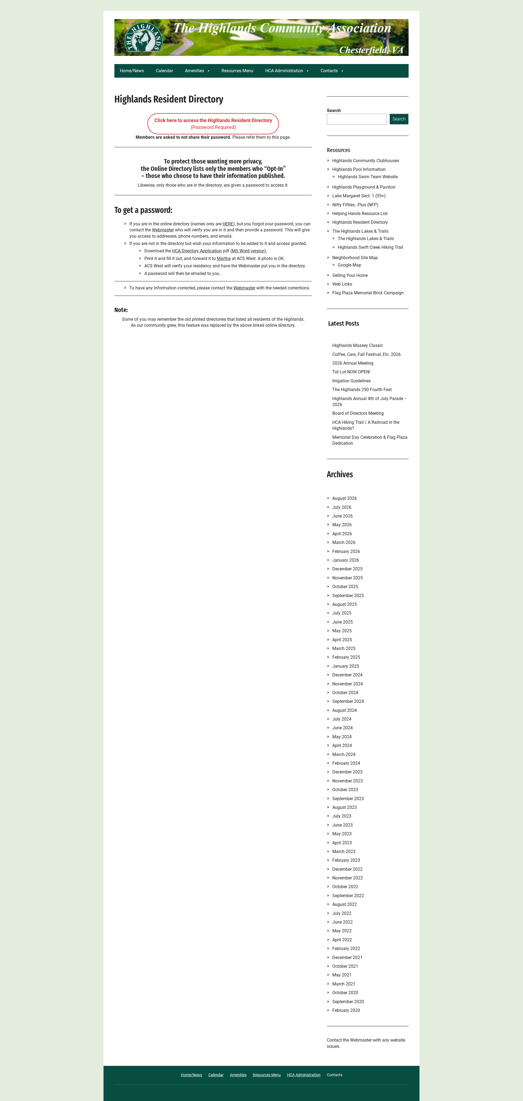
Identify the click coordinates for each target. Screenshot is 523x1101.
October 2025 (345, 586)
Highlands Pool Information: (359, 169)
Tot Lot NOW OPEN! (351, 371)
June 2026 (342, 516)
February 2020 (346, 1010)
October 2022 (345, 886)
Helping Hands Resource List (360, 213)
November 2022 (347, 878)
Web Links (342, 284)
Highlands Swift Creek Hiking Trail (370, 247)
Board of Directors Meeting (358, 413)
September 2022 (348, 895)
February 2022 (346, 948)
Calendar (164, 70)
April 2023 (342, 842)
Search (334, 110)
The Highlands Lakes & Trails (360, 231)
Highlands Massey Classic (357, 345)
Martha (224, 258)
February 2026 (346, 551)
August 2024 (344, 710)
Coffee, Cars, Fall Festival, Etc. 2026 (366, 354)
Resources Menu (237, 70)
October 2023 (345, 789)
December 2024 (347, 674)
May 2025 (342, 630)
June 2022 (342, 922)
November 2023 (347, 781)
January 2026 (345, 560)
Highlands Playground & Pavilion (364, 187)
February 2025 (346, 657)
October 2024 (345, 692)
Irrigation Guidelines (352, 380)
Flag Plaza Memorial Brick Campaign (368, 292)
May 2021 (342, 975)
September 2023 (348, 798)
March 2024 (343, 754)
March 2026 (343, 542)
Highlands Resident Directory (360, 222)
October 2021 (345, 966)
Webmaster (163, 229)
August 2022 (344, 904)
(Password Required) (213, 123)
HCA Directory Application (197, 250)
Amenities (194, 70)
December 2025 (347, 568)
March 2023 (343, 851)
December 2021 (347, 957)
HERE (228, 223)
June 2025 (342, 622)
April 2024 (342, 745)
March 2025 (343, 648)
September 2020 (348, 1001)
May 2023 (342, 833)
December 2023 (347, 772)
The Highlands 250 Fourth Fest (362, 389)
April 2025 (342, 639)
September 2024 (348, 701)
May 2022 (342, 930)
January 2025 (345, 666)
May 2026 (342, 524)
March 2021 (343, 984)
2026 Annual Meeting (353, 363)
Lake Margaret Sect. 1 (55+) (359, 195)
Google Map (349, 265)
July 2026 (341, 507)
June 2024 (342, 727)
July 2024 (341, 719)
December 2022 (347, 869)
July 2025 (341, 613)
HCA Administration (284, 70)
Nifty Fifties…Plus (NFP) (355, 204)
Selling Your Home (350, 275)
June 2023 (342, 825)
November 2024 (347, 683)
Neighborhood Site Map (355, 257)
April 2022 (342, 939)
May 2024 (342, 736)
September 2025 (348, 595)
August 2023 (344, 807)
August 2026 (344, 498)
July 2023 (341, 816)
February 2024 (346, 763)
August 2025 (344, 604)
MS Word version (248, 250)
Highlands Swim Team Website (368, 176)
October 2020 (345, 992)
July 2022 (341, 913)
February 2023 (346, 860)
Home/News (132, 70)
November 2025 (347, 577)
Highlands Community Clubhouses (365, 160)
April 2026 (342, 533)
